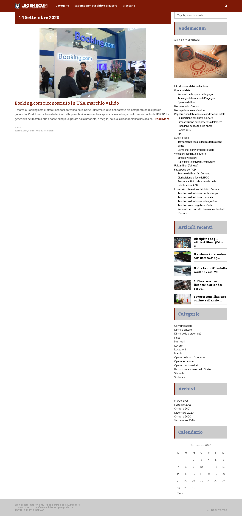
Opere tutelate (182, 90)
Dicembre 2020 (184, 412)
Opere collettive (186, 102)
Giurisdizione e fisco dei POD (193, 177)
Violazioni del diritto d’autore (190, 153)
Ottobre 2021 (182, 408)
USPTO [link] (160, 114)
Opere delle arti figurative (190, 357)
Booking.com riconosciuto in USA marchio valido (67, 103)
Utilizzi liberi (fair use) (186, 165)
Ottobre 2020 (182, 416)
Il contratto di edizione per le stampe (198, 193)
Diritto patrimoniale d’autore (190, 110)
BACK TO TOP (219, 510)
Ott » (180, 493)
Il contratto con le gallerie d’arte (195, 205)
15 (186, 473)
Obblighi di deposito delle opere (195, 126)
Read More (162, 119)
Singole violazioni (187, 157)
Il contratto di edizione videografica (197, 201)
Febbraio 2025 (182, 404)
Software (179, 377)
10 (201, 466)
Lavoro (178, 345)
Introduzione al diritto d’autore (191, 86)
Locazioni (180, 349)
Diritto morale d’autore (186, 106)
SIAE (180, 133)
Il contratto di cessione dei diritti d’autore (196, 189)
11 (209, 466)
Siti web (179, 373)
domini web (34, 130)
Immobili (179, 341)
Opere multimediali (186, 365)
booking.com (21, 130)
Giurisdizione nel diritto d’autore (195, 118)
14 (178, 473)
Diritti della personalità (187, 333)
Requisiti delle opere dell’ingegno (196, 94)
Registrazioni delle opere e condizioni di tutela (199, 114)
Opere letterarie (184, 361)
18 (208, 473)
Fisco (177, 337)
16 (193, 473)
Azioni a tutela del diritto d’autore (196, 161)
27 (223, 481)
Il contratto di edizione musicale (195, 197)
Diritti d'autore (183, 329)
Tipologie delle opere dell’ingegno (196, 98)
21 (178, 481)
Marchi (18, 127)
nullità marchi (47, 130)
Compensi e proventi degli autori (196, 149)
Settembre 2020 (184, 420)
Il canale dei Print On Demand (194, 173)
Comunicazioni (183, 325)
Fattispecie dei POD (185, 169)
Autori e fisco (181, 137)
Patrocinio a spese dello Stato (192, 369)
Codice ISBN (184, 130)
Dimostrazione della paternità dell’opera (200, 122)
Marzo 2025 (181, 400)
